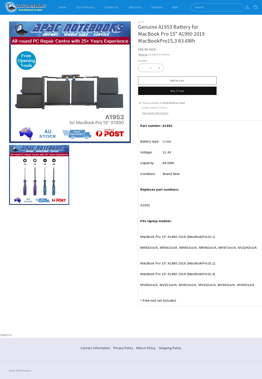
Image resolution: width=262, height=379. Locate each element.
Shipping (142, 54)
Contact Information (95, 348)
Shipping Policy (170, 348)
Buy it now (177, 90)
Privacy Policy (123, 348)
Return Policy (146, 348)
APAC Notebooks (23, 370)
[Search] (239, 7)
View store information (155, 113)
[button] (83, 7)
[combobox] (217, 7)
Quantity (142, 60)
